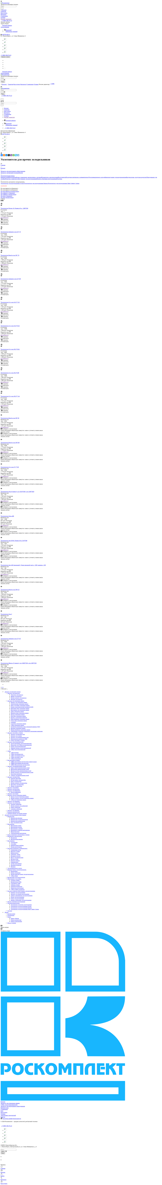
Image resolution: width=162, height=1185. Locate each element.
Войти (2, 1176)
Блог (2, 1111)
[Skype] (16, 155)
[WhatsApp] (5, 43)
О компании (4, 1109)
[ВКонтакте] (2, 155)
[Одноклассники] (4, 155)
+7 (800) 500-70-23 (6, 20)
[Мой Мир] (6, 155)
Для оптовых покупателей (8, 1115)
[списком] (2, 199)
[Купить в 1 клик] (1, 203)
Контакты (3, 1179)
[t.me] (5, 51)
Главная (3, 1168)
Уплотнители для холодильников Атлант (12, 183)
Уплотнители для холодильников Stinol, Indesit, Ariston (63, 183)
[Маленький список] (1, 200)
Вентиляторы (12, 177)
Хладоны (59, 179)
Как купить (4, 1112)
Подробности (4, 217)
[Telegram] (5, 40)
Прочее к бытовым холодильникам (47, 179)
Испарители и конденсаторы (49, 177)
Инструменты (62, 177)
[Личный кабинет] (1, 97)
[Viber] (11, 155)
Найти (2, 1151)
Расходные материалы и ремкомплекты (77, 177)
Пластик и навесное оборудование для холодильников (21, 179)
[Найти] (2, 8)
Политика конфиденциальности (12, 1118)
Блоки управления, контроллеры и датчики (28, 177)
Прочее (21, 172)
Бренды (3, 1117)
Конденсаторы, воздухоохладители (136, 177)
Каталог (3, 1101)
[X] (9, 155)
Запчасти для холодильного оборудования (13, 1106)
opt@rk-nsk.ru (6, 34)
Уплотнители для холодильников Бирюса (36, 183)
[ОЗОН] (5, 46)
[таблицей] (4, 199)
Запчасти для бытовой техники (10, 172)
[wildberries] (5, 49)
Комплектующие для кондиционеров (115, 177)
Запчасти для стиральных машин (10, 1103)
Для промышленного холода (96, 177)
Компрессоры (5, 177)
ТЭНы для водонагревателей (9, 1104)
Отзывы (3, 1114)
